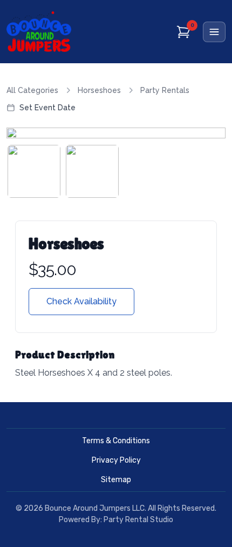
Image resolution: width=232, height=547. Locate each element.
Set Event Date (47, 107)
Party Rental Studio (138, 519)
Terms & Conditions (116, 440)
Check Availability (81, 301)
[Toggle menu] (214, 32)
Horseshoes (99, 90)
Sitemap (116, 479)
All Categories (32, 90)
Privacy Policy (116, 460)
